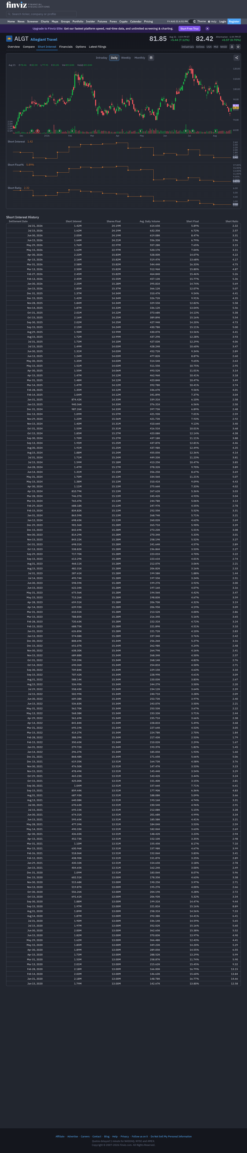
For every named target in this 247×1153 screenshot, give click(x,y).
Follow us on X (140, 1136)
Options (81, 46)
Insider (90, 21)
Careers (85, 1136)
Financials (66, 46)
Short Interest (47, 46)
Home (11, 21)
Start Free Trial (189, 28)
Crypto (123, 21)
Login (222, 21)
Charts (45, 21)
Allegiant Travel (43, 39)
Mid (216, 46)
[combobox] (41, 14)
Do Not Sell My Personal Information (171, 1136)
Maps (55, 21)
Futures (102, 21)
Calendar (135, 21)
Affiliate (60, 1136)
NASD (223, 46)
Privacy (125, 1136)
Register (234, 21)
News (21, 21)
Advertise (72, 1136)
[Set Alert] (232, 46)
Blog (106, 1136)
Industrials (188, 46)
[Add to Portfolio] (238, 46)
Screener (32, 21)
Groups (65, 21)
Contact (96, 1136)
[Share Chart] (236, 58)
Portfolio (78, 21)
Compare (29, 46)
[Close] (207, 28)
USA (209, 46)
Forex (113, 21)
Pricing (148, 21)
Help (214, 21)
